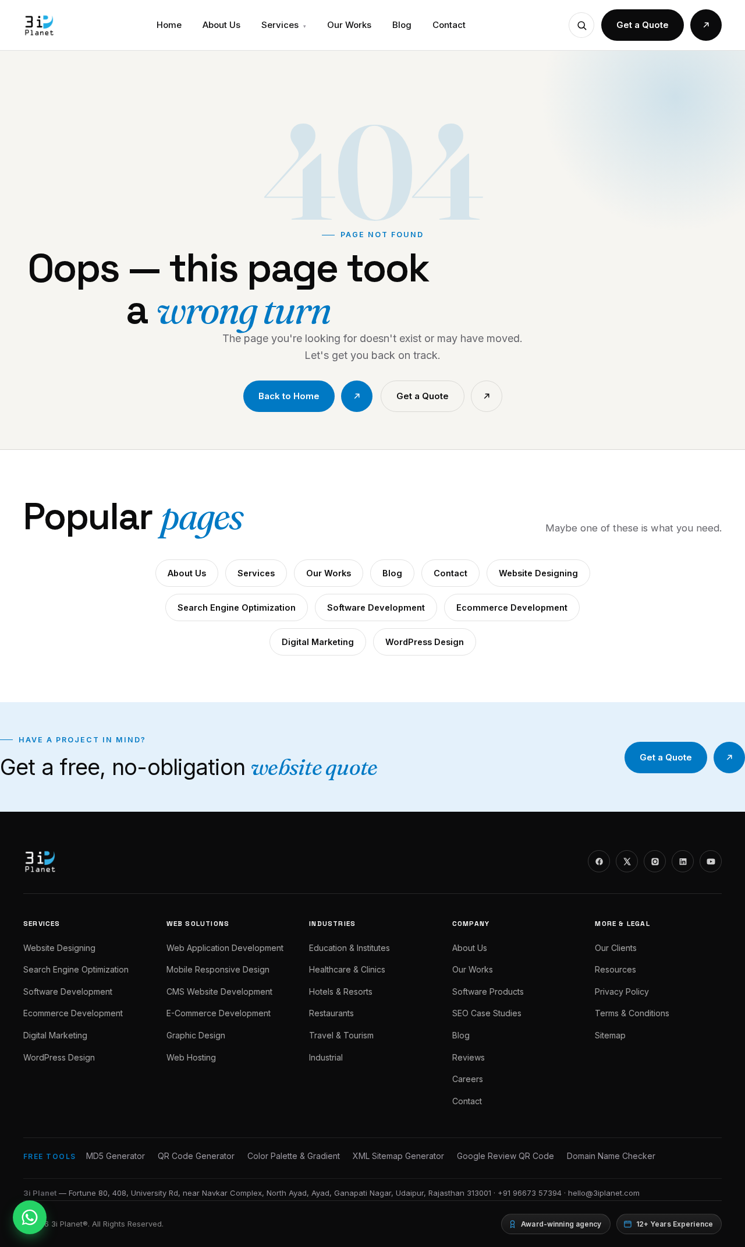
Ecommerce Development (511, 607)
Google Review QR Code (505, 1156)
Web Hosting (191, 1057)
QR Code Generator (196, 1156)
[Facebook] (599, 861)
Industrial (326, 1057)
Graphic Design (195, 1035)
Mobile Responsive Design (217, 969)
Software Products (488, 991)
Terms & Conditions (632, 1013)
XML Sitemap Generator (398, 1156)
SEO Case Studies (487, 1013)
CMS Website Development (219, 991)
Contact (449, 24)
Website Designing (538, 573)
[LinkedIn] (683, 861)
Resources (615, 969)
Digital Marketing (318, 642)
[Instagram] (655, 861)
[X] (627, 861)
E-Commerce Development (218, 1013)
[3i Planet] (38, 25)
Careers (467, 1079)
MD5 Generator (115, 1156)
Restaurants (331, 1013)
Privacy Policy (622, 991)
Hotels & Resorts (340, 991)
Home (169, 24)
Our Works (349, 24)
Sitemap (610, 1035)
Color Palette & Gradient (293, 1156)
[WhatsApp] (30, 1217)
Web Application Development (224, 948)
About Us (221, 24)
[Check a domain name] (581, 25)
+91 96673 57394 (530, 1192)
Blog (401, 24)
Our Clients (616, 948)
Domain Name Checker (611, 1156)
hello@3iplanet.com (604, 1192)
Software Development (376, 607)
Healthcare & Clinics (347, 969)
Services (283, 24)
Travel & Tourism (341, 1035)
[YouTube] (711, 861)
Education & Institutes (349, 948)
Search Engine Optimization (237, 607)
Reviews (468, 1057)
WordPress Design (424, 642)
